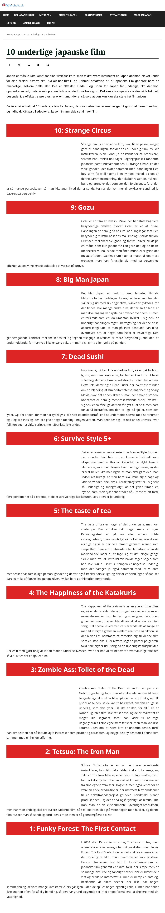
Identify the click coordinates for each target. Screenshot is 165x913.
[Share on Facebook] (9, 65)
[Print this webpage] (47, 65)
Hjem (6, 14)
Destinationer (93, 14)
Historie (11, 22)
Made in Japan (142, 14)
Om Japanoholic (24, 14)
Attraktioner (118, 14)
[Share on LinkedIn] (28, 65)
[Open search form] (161, 19)
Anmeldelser (31, 22)
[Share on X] (19, 65)
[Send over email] (38, 65)
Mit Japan (45, 14)
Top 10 (51, 22)
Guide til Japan (67, 14)
